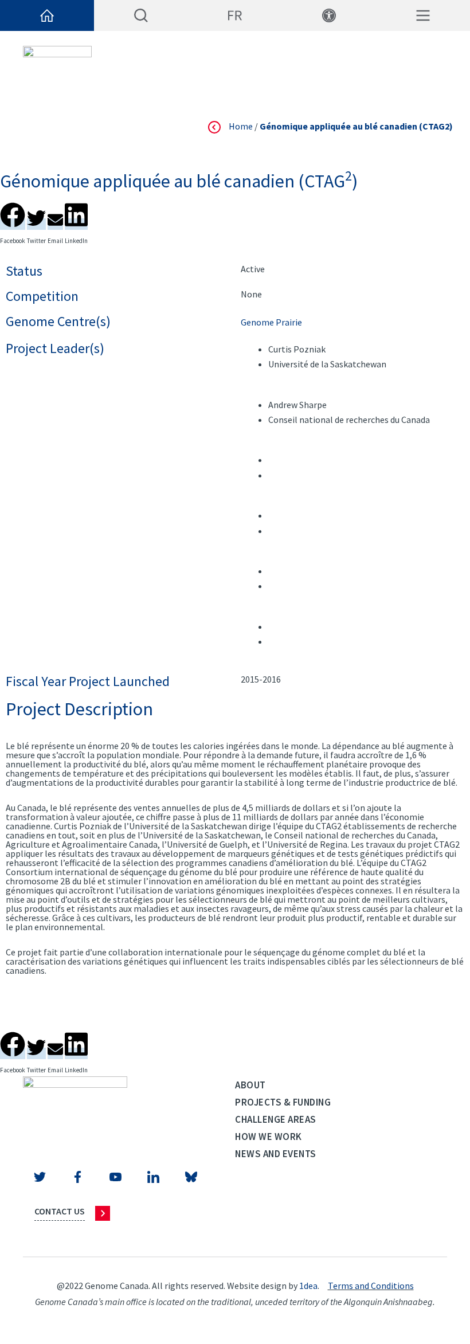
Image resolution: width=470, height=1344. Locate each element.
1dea (308, 1285)
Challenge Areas (275, 1119)
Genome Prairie (271, 322)
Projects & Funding (283, 1102)
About (250, 1085)
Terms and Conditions (371, 1285)
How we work (268, 1136)
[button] (12, 213)
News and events (275, 1153)
